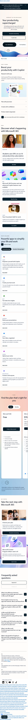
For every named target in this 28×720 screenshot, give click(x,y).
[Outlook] (25, 474)
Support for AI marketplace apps (10, 704)
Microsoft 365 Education (19, 694)
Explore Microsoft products (8, 688)
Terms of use (10, 717)
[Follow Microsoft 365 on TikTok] (16, 682)
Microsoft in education (9, 693)
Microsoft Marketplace (10, 706)
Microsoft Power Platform (5, 701)
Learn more (6, 660)
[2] (2, 663)
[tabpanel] (14, 320)
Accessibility (21, 709)
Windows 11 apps (17, 688)
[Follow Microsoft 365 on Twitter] (6, 682)
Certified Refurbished (8, 691)
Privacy (25, 716)
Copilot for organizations (12, 686)
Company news (17, 707)
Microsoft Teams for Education (6, 694)
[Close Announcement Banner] (25, 5)
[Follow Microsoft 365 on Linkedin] (3, 682)
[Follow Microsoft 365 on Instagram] (13, 682)
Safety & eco (21, 717)
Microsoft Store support (16, 689)
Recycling (2, 719)
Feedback (4, 717)
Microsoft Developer (17, 702)
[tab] (6, 249)
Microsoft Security (10, 699)
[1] (1, 653)
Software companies (20, 706)
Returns (23, 689)
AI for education (14, 698)
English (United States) (5, 712)
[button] (14, 58)
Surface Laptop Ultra (16, 684)
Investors (6, 709)
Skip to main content (5, 0)
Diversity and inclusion (14, 709)
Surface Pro (2, 684)
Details (8, 661)
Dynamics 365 (17, 699)
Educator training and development (16, 696)
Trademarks (15, 717)
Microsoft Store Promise (18, 691)
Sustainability (3, 711)
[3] (2, 669)
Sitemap (13, 716)
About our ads (7, 719)
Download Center (7, 689)
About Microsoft (10, 707)
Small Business (6, 702)
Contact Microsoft (19, 716)
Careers (4, 707)
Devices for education (19, 693)
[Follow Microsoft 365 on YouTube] (10, 682)
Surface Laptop (8, 684)
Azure (11, 702)
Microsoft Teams (15, 701)
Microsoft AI (2, 699)
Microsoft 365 (23, 699)
